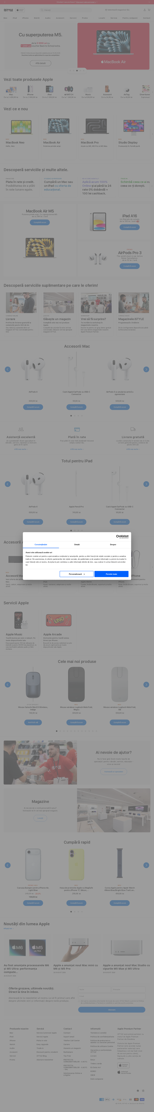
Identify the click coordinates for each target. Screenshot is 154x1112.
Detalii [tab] (77, 545)
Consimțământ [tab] (41, 545)
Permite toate (111, 574)
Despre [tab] (113, 545)
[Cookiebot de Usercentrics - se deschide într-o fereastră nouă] (117, 536)
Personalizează (75, 574)
